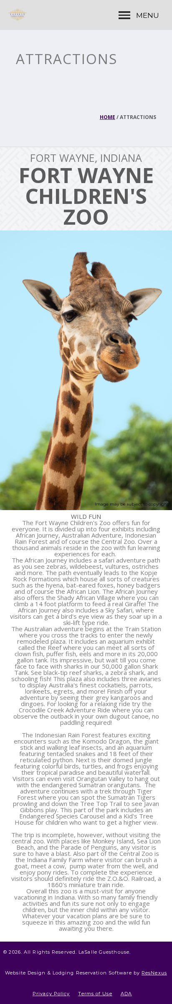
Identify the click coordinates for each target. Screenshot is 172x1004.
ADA (126, 994)
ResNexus (154, 973)
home (107, 117)
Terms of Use (95, 994)
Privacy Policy (51, 994)
